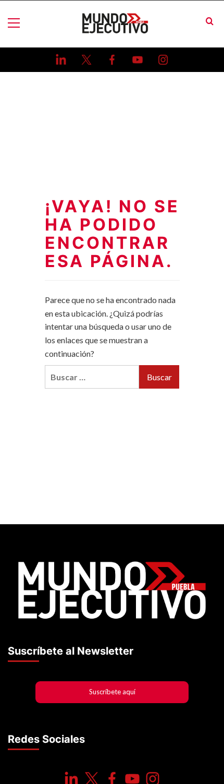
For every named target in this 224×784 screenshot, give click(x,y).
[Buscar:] (92, 377)
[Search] (209, 22)
